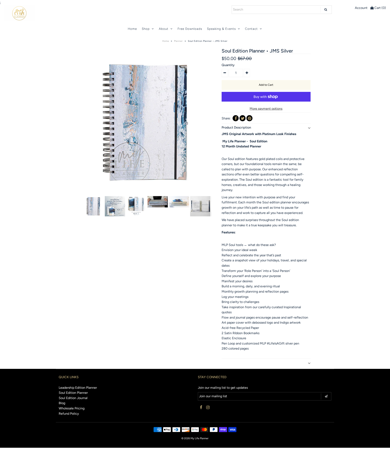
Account (361, 8)
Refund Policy (69, 413)
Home (132, 29)
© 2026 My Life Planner (194, 438)
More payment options (266, 109)
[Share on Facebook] (236, 118)
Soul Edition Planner (73, 393)
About (163, 29)
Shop (146, 29)
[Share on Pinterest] (249, 118)
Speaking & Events (221, 29)
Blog (62, 403)
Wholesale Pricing (71, 408)
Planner (178, 41)
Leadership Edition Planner (78, 388)
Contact (251, 29)
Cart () (380, 8)
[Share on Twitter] (242, 118)
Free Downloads (190, 29)
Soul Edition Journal (73, 398)
